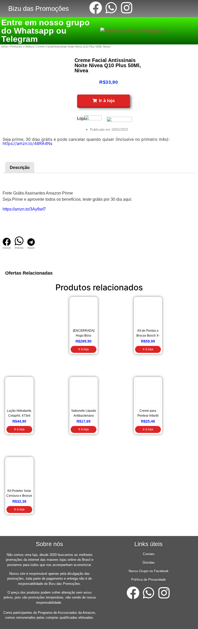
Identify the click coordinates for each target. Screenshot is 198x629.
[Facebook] (95, 7)
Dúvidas (149, 562)
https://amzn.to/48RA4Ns (27, 143)
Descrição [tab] (20, 167)
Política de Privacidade (148, 579)
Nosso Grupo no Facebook (149, 571)
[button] (103, 101)
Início (4, 46)
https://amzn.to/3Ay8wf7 (24, 209)
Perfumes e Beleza (22, 46)
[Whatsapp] (111, 7)
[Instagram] (126, 7)
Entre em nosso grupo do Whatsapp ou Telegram (45, 31)
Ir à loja (83, 349)
